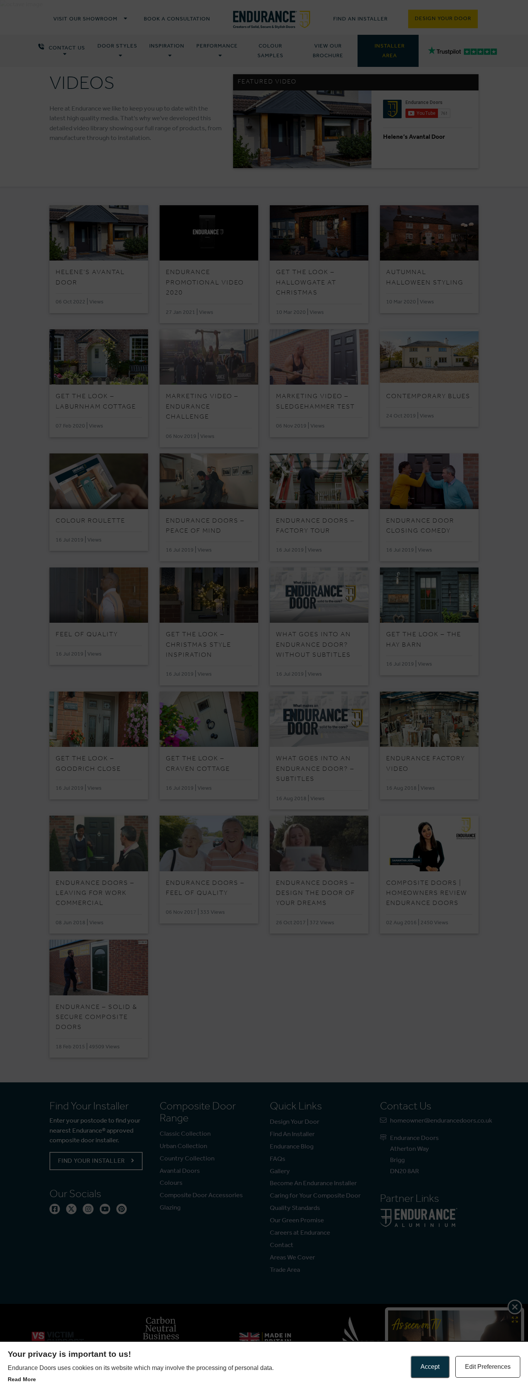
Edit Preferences (488, 1366)
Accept (430, 1366)
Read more (22, 1379)
